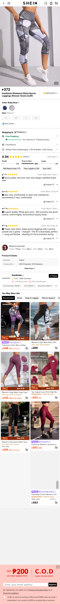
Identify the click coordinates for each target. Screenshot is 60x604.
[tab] (8, 298)
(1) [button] (53, 185)
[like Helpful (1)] (45, 185)
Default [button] (10, 113)
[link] (45, 3)
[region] (30, 160)
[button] (3, 3)
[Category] (9, 3)
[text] (30, 179)
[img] (15, 337)
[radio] (5, 107)
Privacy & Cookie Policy (38, 590)
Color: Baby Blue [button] (9, 102)
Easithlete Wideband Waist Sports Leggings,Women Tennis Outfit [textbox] (19, 94)
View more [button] (51, 157)
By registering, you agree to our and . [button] (27, 591)
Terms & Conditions (11, 593)
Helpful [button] (49, 185)
